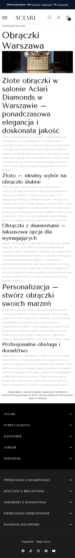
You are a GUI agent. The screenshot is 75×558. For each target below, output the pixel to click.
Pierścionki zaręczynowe (27, 513)
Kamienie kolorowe (21, 524)
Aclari (9, 414)
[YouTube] (54, 551)
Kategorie (13, 436)
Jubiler (10, 447)
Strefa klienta (17, 425)
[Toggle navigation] (4, 17)
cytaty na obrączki (37, 398)
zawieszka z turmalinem (54, 392)
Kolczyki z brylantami (24, 491)
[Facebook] (23, 551)
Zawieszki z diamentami (25, 502)
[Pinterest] (46, 551)
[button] (49, 17)
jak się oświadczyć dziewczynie (56, 395)
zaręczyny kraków (32, 392)
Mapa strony (44, 541)
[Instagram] (38, 551)
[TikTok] (31, 551)
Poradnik (12, 458)
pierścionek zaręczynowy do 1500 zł (20, 395)
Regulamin (28, 541)
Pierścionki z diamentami (27, 480)
